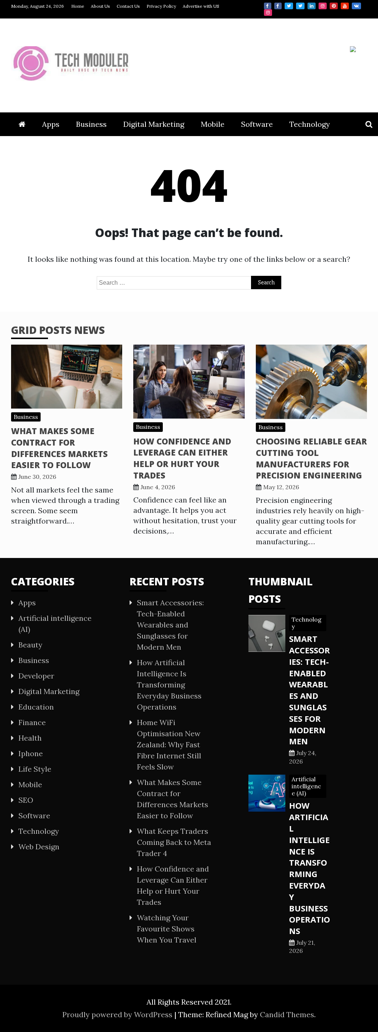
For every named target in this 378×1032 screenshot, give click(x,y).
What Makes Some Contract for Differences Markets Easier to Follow (59, 447)
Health (30, 737)
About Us (100, 6)
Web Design (38, 846)
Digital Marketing (153, 124)
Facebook (267, 6)
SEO (25, 800)
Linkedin (311, 6)
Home (77, 6)
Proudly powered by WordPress (118, 1014)
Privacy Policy (161, 6)
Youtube (345, 6)
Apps (50, 124)
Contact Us (128, 6)
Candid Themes (287, 1014)
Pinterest (334, 6)
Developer (36, 675)
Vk (356, 6)
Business (91, 124)
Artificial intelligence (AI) (306, 786)
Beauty (30, 644)
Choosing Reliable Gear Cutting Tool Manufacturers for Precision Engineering (311, 458)
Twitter (289, 6)
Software (257, 124)
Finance (32, 722)
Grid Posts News (58, 330)
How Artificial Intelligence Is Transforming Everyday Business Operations (169, 684)
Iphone (30, 753)
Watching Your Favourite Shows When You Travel (166, 928)
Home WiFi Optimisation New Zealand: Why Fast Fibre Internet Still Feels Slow (169, 744)
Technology (309, 124)
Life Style (34, 769)
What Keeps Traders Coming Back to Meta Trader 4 (174, 842)
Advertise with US (201, 6)
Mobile (212, 124)
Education (36, 706)
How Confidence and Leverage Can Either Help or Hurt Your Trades (182, 458)
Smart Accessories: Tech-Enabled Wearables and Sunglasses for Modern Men (170, 625)
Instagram (323, 6)
